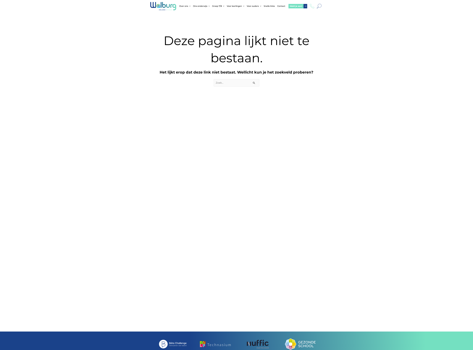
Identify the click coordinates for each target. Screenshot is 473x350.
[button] (189, 6)
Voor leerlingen (234, 6)
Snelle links (269, 6)
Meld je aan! (296, 6)
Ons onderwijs (200, 6)
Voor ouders (253, 6)
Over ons (183, 6)
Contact (281, 6)
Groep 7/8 (217, 6)
